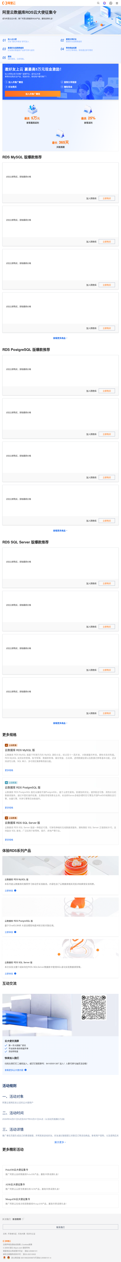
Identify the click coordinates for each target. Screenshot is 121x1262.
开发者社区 (12, 1233)
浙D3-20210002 (29, 1254)
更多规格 (9, 770)
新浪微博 (17, 1219)
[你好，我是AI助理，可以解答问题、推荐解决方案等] (104, 3)
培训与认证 (30, 1233)
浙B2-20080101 (31, 1251)
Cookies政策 (27, 1244)
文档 (4, 1233)
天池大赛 (21, 1233)
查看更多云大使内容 (14, 1069)
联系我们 (60, 1227)
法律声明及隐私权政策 (12, 1244)
